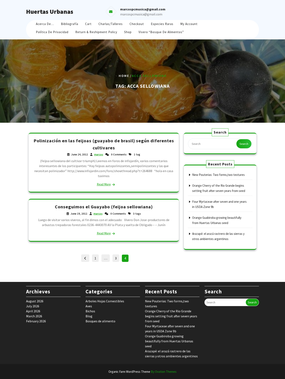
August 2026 (34, 301)
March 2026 (34, 316)
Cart (88, 24)
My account (189, 24)
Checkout (137, 24)
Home (124, 76)
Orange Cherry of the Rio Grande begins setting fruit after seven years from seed (171, 316)
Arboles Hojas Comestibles (105, 301)
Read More (104, 184)
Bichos (90, 311)
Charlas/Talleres (110, 24)
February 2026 (36, 321)
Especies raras (162, 24)
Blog (89, 316)
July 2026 (32, 306)
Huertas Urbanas (49, 11)
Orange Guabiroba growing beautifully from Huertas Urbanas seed (169, 341)
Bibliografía (69, 24)
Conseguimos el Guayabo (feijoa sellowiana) (104, 207)
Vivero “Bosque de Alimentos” (161, 32)
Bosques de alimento (100, 321)
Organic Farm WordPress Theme (142, 372)
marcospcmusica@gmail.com (141, 14)
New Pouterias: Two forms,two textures (218, 175)
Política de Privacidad (52, 32)
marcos (98, 154)
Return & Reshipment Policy (96, 32)
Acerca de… (45, 24)
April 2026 (33, 311)
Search (244, 144)
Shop (128, 32)
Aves (89, 306)
